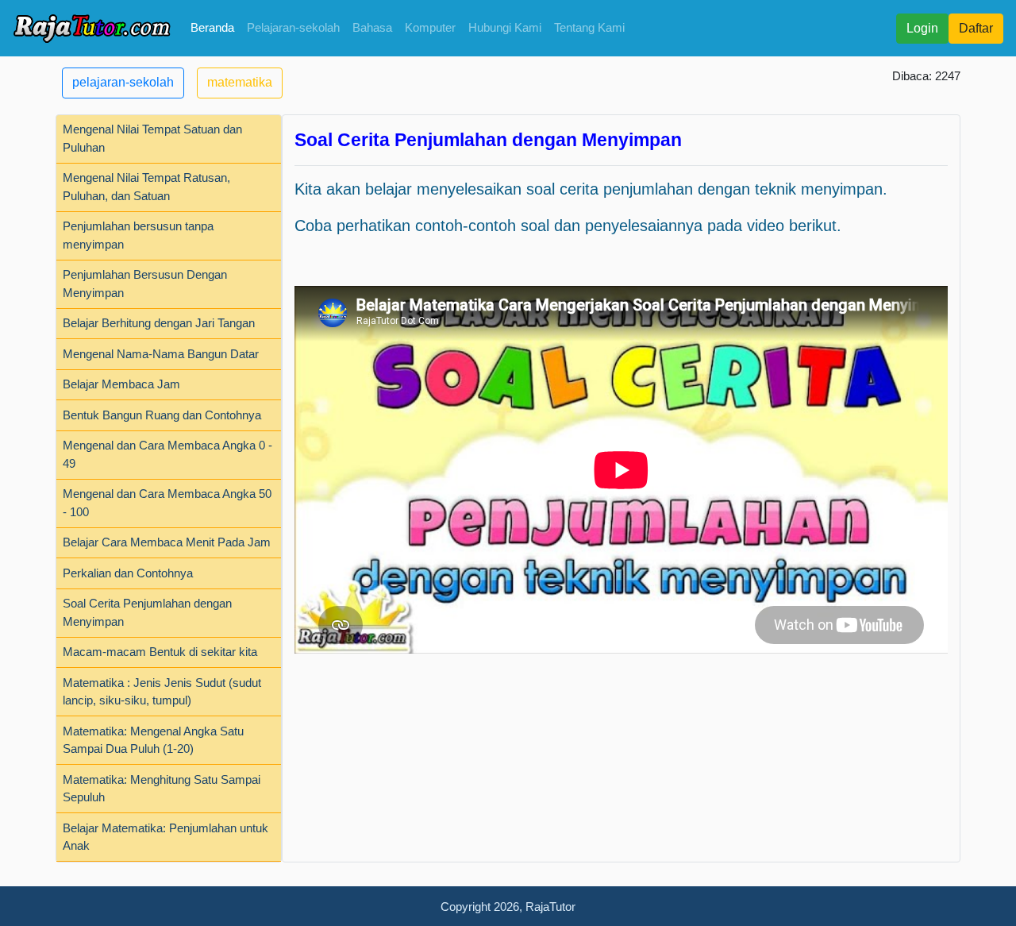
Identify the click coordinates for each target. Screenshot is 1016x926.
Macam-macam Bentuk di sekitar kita (160, 651)
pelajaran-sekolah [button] (123, 82)
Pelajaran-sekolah (293, 27)
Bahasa (372, 27)
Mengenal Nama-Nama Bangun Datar (161, 354)
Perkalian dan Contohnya (128, 573)
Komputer (430, 27)
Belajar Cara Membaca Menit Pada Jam (167, 542)
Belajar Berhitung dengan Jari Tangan (159, 323)
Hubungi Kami (504, 27)
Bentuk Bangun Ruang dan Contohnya (162, 415)
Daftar (976, 28)
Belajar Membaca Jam (121, 384)
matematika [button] (239, 82)
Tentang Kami (589, 27)
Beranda (212, 27)
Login (922, 28)
